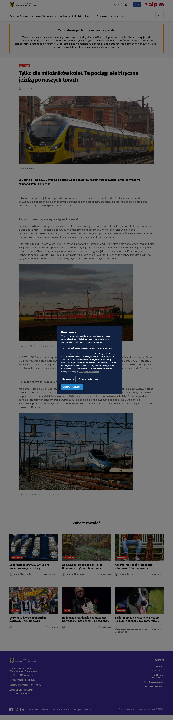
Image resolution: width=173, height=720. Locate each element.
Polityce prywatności (89, 372)
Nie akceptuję (68, 379)
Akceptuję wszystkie (71, 387)
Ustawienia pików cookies (90, 379)
